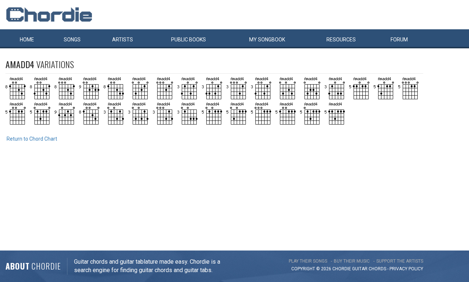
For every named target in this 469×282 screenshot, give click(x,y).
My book (267, 39)
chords (377, 268)
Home (27, 39)
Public (188, 39)
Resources (341, 39)
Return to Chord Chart (32, 139)
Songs (72, 39)
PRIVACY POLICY (406, 268)
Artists (122, 39)
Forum (399, 39)
